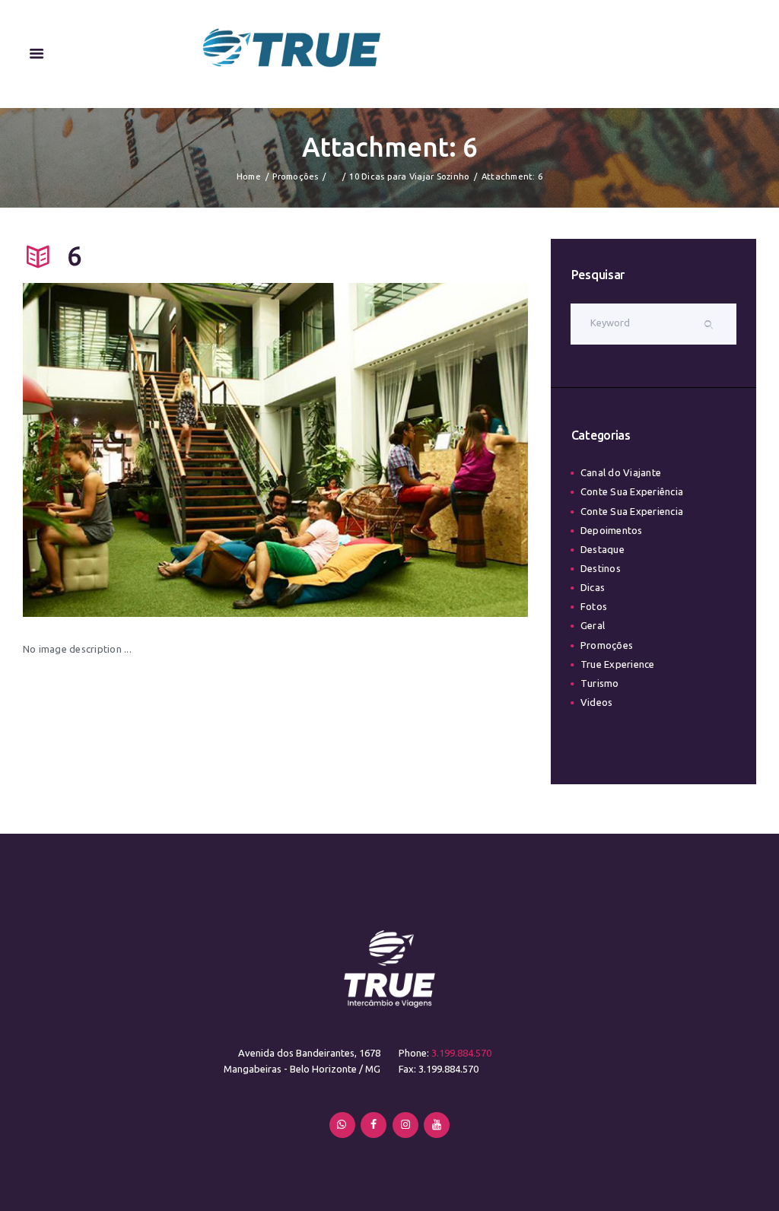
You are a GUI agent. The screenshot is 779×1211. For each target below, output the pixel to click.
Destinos (600, 568)
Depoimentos (611, 530)
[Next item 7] (401, 450)
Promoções (295, 176)
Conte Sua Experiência (631, 491)
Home (249, 176)
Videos (596, 702)
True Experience (617, 664)
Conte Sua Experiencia (631, 511)
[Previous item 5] (149, 450)
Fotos (593, 606)
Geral (592, 625)
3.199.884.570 (461, 1052)
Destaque (602, 549)
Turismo (599, 683)
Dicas (592, 587)
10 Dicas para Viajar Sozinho (409, 176)
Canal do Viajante (620, 472)
